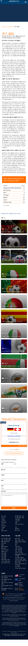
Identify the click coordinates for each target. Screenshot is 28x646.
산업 (2, 486)
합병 (2, 545)
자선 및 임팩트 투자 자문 (7, 586)
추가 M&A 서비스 (5, 563)
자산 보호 (3, 581)
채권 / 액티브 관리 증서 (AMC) (20, 564)
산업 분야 (3, 522)
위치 (16, 527)
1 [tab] (10, 449)
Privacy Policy (17, 593)
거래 (16, 522)
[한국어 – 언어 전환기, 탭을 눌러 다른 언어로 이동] (24, 2)
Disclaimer (11, 593)
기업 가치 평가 (5, 550)
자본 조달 (3, 553)
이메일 (3, 475)
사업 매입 (17, 519)
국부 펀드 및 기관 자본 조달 (7, 583)
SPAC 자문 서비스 (19, 540)
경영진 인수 (4, 551)
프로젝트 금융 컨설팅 (20, 559)
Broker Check (16, 625)
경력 (2, 529)
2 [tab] (12, 449)
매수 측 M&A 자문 (6, 540)
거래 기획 (3, 556)
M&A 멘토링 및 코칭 (6, 579)
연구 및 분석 (4, 577)
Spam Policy (22, 593)
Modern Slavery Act (21, 597)
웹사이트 (3, 469)
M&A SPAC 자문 (5, 559)
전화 (2, 480)
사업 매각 (17, 521)
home (3, 26)
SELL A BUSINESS (21, 588)
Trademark (12, 600)
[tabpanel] (14, 434)
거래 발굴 (3, 554)
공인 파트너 (4, 530)
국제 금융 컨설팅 (19, 557)
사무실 (3, 519)
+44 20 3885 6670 (22, 579)
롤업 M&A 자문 (5, 541)
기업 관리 (17, 546)
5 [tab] (18, 449)
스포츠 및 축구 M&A (20, 568)
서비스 (3, 524)
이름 (2, 464)
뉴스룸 (3, 527)
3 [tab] (14, 449)
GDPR (21, 595)
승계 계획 (17, 566)
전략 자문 (17, 538)
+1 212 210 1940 (21, 575)
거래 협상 (3, 558)
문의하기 (17, 528)
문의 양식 (17, 530)
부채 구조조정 (18, 549)
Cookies (7, 595)
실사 (16, 544)
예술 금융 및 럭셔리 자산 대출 (21, 555)
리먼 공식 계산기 (19, 524)
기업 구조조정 (18, 548)
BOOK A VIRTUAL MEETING (21, 584)
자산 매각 (3, 543)
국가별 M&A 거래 (19, 517)
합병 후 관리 (4, 546)
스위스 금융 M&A (5, 561)
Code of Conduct (7, 598)
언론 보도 (3, 525)
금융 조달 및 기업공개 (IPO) (20, 542)
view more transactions (14, 453)
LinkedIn (6, 593)
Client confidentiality (14, 595)
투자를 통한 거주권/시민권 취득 (7, 589)
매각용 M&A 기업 (19, 516)
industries (10, 26)
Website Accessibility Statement (18, 598)
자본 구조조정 (18, 551)
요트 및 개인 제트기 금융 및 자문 (21, 561)
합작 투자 (3, 548)
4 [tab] (16, 449)
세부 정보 (3, 491)
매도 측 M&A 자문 (6, 538)
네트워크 (3, 521)
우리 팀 (3, 517)
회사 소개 (3, 516)
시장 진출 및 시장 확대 (7, 576)
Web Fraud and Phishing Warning (9, 597)
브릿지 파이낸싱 (19, 553)
